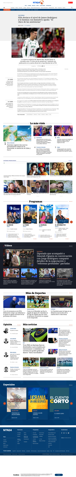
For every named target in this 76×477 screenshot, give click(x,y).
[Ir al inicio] (9, 431)
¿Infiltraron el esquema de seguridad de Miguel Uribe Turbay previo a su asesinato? (47, 281)
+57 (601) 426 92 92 (67, 437)
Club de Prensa (41, 432)
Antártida (58, 367)
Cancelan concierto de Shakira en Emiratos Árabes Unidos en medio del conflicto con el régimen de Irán (65, 141)
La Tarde (26, 225)
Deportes (28, 7)
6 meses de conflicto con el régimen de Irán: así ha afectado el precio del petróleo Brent (46, 236)
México (47, 114)
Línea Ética (50, 443)
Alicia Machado (39, 137)
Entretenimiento (51, 7)
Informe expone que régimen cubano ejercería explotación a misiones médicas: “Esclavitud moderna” (10, 282)
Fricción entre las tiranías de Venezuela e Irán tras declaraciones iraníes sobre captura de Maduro (65, 353)
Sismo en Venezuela (10, 142)
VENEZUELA (34, 5)
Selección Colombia (30, 309)
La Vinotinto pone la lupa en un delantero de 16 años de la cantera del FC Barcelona (61, 312)
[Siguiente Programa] (71, 222)
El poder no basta (14, 330)
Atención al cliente (51, 434)
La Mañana (43, 225)
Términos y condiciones (21, 454)
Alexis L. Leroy (14, 362)
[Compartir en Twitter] (39, 66)
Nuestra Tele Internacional (35, 7)
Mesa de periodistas (34, 441)
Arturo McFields (13, 338)
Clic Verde (34, 432)
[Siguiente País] (72, 10)
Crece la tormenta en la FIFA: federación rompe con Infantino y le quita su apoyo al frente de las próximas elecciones (14, 313)
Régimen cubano (6, 278)
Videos (8, 245)
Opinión (64, 7)
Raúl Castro (13, 9)
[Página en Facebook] (61, 433)
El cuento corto (59, 413)
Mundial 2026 (36, 9)
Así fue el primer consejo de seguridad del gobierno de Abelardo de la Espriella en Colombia (46, 371)
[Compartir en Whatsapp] (44, 66)
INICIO (26, 5)
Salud (56, 7)
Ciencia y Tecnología (44, 7)
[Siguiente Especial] (71, 403)
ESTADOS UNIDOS (42, 5)
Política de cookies (14, 454)
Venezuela (5, 441)
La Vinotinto (53, 309)
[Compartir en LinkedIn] (41, 66)
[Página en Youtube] (68, 433)
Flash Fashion (41, 434)
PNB (23, 342)
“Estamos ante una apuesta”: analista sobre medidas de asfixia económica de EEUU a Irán (61, 236)
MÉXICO (37, 5)
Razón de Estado (35, 443)
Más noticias (30, 324)
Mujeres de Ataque (42, 440)
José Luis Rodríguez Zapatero (20, 9)
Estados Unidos (5, 445)
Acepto (59, 474)
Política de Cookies (36, 475)
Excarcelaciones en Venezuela (62, 278)
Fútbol (39, 114)
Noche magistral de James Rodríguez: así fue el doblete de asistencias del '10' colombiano (9, 105)
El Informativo (60, 225)
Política (16, 7)
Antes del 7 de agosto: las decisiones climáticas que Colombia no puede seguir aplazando (15, 357)
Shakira (58, 137)
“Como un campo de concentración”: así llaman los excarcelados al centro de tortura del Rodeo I (29, 236)
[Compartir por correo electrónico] (42, 66)
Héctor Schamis (15, 374)
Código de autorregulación (52, 439)
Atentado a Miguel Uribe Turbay (45, 278)
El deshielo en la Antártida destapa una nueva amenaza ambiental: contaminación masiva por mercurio (63, 371)
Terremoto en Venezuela (40, 147)
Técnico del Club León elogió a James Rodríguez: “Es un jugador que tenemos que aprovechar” (9, 83)
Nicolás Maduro (24, 278)
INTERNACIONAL (48, 5)
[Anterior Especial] (4, 403)
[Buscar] (72, 7)
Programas (60, 7)
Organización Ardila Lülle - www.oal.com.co (67, 454)
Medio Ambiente (13, 352)
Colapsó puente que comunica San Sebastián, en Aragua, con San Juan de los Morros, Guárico (64, 150)
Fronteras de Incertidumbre (16, 413)
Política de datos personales (7, 454)
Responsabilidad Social (52, 432)
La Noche (10, 225)
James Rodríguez (21, 15)
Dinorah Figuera (39, 251)
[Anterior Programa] (4, 222)
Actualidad (12, 7)
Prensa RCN (50, 445)
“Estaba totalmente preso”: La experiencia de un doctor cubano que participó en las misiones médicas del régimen (13, 236)
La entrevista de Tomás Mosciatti (35, 437)
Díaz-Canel (28, 9)
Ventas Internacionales (51, 441)
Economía (20, 7)
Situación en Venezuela (14, 367)
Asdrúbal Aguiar (13, 328)
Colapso (58, 147)
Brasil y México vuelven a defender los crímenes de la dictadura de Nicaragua (15, 342)
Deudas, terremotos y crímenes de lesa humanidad (15, 370)
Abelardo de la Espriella (44, 367)
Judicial (24, 7)
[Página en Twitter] (66, 433)
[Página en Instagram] (64, 433)
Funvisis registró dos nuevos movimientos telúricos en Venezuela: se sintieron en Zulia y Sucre (19, 147)
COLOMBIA (29, 5)
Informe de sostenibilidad (52, 438)
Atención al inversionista (52, 436)
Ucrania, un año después (37, 413)
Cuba (32, 9)
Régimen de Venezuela (63, 349)
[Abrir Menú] (4, 7)
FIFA (50, 114)
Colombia (43, 114)
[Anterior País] (72, 9)
